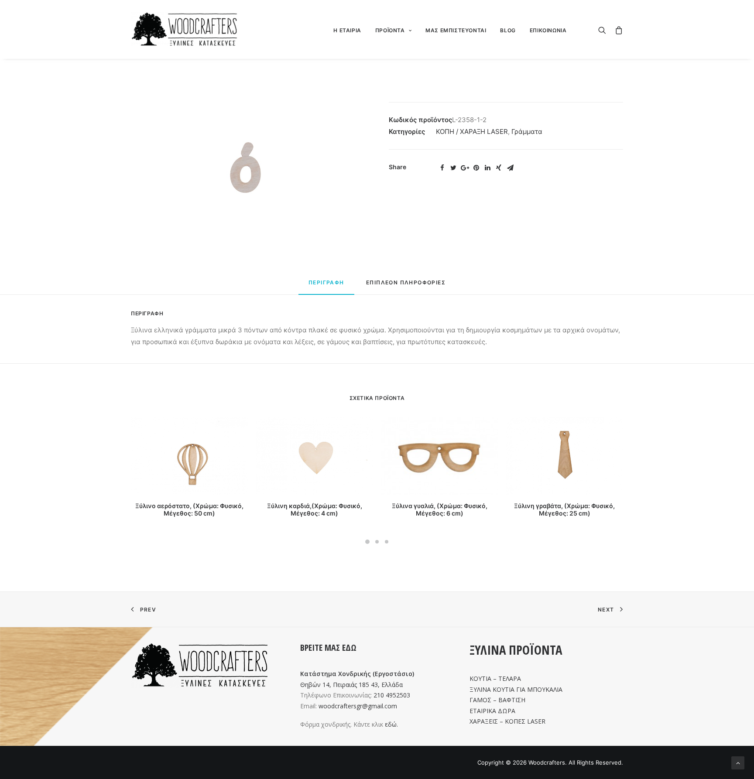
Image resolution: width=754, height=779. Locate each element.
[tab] (326, 286)
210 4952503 (392, 695)
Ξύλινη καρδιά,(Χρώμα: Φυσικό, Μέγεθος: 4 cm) (314, 509)
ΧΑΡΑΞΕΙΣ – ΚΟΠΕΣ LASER (507, 721)
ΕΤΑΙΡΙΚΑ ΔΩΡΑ (492, 711)
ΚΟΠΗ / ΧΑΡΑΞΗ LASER (472, 131)
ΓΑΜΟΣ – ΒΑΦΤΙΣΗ (497, 700)
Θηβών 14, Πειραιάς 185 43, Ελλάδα (351, 684)
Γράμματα (526, 131)
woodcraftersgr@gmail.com (358, 706)
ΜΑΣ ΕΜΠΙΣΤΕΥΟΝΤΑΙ (455, 30)
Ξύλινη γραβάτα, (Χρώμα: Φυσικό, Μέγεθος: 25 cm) (564, 509)
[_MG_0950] (248, 168)
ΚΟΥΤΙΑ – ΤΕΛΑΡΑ (495, 678)
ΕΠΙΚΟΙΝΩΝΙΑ (548, 30)
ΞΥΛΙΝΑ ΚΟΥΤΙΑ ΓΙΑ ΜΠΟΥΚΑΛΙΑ (516, 689)
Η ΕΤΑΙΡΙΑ (347, 30)
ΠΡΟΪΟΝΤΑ (390, 30)
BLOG (507, 30)
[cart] (616, 29)
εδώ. (391, 724)
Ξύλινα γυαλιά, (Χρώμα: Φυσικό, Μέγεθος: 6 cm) (439, 509)
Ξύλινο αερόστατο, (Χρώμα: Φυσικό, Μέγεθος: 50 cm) (189, 509)
